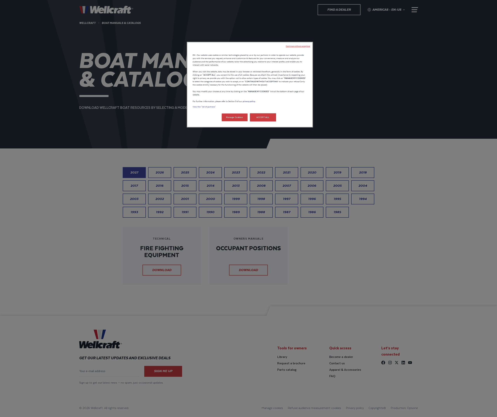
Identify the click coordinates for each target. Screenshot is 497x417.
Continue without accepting (298, 46)
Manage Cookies (234, 117)
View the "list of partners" (204, 107)
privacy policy (249, 101)
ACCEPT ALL (262, 117)
